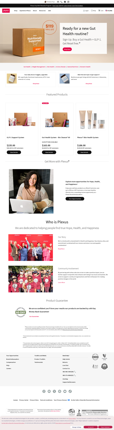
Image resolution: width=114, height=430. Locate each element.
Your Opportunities (75, 199)
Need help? (66, 355)
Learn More (61, 282)
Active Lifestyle (61, 67)
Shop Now (67, 49)
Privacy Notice (72, 418)
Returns (65, 362)
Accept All (90, 427)
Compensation (11, 362)
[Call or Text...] (61, 2)
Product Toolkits (39, 359)
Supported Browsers (69, 382)
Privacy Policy (34, 400)
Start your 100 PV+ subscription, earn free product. (67, 5)
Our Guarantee (34, 316)
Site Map (65, 379)
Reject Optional (105, 427)
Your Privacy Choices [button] (60, 400)
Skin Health (50, 67)
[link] (93, 10)
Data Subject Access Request (63, 423)
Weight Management (38, 67)
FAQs (7, 365)
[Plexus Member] (95, 413)
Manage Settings (76, 427)
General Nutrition (72, 67)
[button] (20, 355)
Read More (61, 249)
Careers (8, 368)
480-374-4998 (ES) (68, 375)
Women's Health (85, 67)
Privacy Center (23, 400)
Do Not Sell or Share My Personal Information (85, 400)
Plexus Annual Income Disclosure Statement (73, 329)
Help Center (66, 359)
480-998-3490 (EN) (68, 372)
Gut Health (27, 67)
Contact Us (66, 368)
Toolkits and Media (40, 355)
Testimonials (38, 362)
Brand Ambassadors (12, 359)
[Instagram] (68, 2)
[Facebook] (65, 2)
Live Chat (65, 365)
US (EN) (109, 10)
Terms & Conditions (46, 400)
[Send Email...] (58, 2)
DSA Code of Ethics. (55, 411)
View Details (14, 152)
